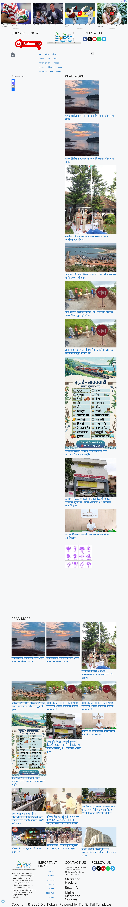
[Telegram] (103, 39)
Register (51, 897)
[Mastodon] (37, 83)
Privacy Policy (51, 884)
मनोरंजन (41, 67)
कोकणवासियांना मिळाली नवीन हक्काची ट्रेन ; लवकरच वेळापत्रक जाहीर (86, 452)
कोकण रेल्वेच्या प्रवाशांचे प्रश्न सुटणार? (26, 850)
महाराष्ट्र (56, 63)
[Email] (37, 86)
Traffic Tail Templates (95, 904)
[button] (92, 53)
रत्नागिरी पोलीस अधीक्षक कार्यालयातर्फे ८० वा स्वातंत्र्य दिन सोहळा (87, 238)
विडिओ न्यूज (51, 67)
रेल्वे (49, 59)
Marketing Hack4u (72, 880)
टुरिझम (55, 59)
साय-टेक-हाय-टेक (44, 63)
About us (50, 876)
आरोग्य (60, 67)
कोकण (54, 54)
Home (50, 871)
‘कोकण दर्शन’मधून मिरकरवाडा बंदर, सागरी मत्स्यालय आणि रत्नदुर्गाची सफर (90, 276)
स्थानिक (41, 59)
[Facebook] (85, 39)
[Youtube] (94, 39)
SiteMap (51, 889)
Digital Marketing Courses (72, 896)
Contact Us (50, 880)
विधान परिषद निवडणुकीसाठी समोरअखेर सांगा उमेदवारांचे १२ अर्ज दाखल (99, 852)
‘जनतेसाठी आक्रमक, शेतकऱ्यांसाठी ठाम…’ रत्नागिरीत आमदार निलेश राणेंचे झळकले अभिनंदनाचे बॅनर (99, 810)
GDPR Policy (50, 893)
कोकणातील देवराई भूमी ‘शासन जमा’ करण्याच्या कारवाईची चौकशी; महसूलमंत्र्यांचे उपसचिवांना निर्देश (63, 820)
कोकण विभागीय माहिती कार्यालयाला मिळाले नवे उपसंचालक (87, 536)
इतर (51, 71)
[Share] (37, 89)
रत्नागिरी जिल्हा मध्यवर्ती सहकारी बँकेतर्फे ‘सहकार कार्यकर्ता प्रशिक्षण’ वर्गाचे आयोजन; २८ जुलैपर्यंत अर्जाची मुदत (88, 502)
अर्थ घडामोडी (43, 71)
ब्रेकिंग (47, 54)
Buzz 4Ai (72, 887)
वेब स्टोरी (58, 71)
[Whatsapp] (99, 39)
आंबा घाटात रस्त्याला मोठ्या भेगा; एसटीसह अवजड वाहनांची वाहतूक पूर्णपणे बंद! (89, 313)
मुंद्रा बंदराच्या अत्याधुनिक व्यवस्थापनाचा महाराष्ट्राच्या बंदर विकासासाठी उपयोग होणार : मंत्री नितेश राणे (28, 818)
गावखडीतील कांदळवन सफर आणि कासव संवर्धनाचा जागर (89, 117)
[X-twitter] (89, 39)
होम (40, 54)
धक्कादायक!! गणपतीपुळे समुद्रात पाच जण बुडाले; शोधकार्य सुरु (62, 846)
